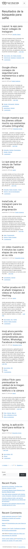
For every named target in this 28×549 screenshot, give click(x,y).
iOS (12, 55)
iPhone (5, 370)
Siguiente (20, 465)
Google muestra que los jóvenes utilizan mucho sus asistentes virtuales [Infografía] (13, 121)
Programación (10, 235)
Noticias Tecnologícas (15, 150)
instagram (19, 57)
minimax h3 (5, 528)
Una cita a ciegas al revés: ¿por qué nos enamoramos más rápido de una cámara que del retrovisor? (13, 499)
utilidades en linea (12, 415)
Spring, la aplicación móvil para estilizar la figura (13, 427)
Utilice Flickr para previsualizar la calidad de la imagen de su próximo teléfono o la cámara (13, 385)
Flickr (5, 413)
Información (11, 104)
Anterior (4, 465)
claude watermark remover (9, 516)
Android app (7, 57)
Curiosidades (7, 277)
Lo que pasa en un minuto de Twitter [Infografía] (12, 164)
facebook (13, 57)
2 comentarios (7, 239)
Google (5, 104)
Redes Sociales (17, 55)
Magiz (3, 523)
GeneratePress (21, 547)
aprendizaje (7, 108)
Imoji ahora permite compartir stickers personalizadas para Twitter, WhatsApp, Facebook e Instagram (14, 337)
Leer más (21, 51)
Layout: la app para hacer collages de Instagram (12, 29)
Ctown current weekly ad (8, 538)
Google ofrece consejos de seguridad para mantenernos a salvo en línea (13, 73)
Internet (12, 108)
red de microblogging (14, 191)
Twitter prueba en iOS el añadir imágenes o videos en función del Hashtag (13, 291)
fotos (5, 415)
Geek (5, 235)
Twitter (20, 189)
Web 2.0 (14, 413)
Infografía (6, 150)
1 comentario (7, 59)
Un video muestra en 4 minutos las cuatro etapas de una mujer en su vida (13, 251)
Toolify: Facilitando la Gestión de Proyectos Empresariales (12, 518)
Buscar (4, 472)
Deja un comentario (9, 417)
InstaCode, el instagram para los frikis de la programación (12, 205)
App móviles (7, 55)
